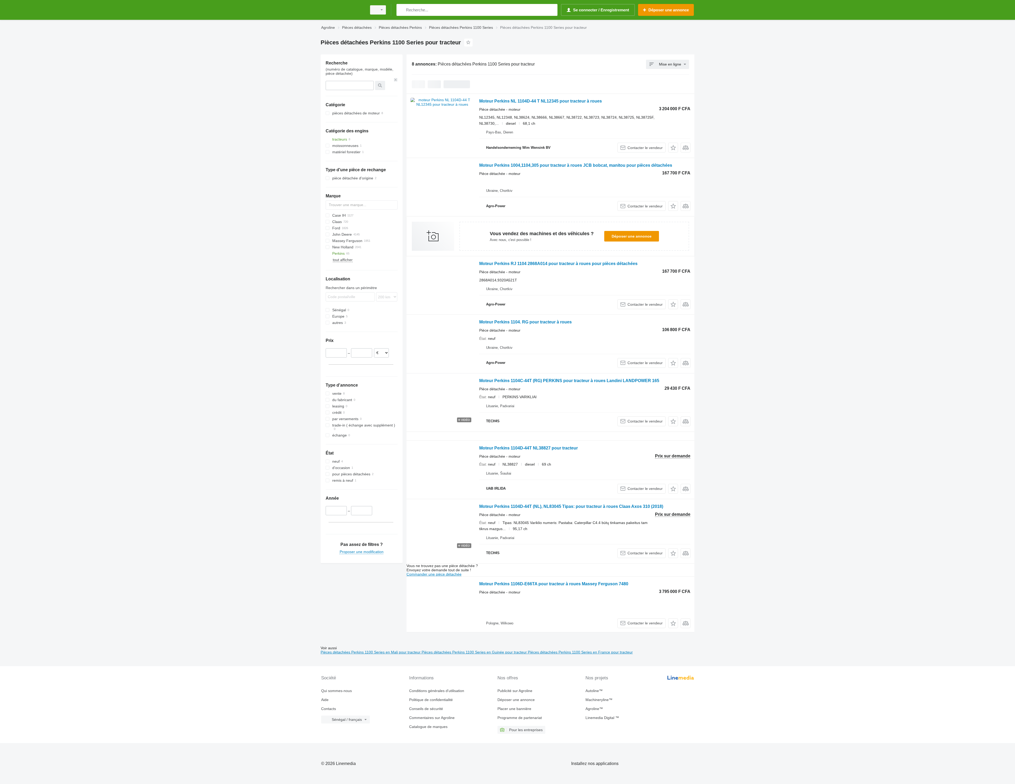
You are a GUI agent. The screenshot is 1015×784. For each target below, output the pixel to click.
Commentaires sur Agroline (432, 718)
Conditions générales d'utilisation (436, 691)
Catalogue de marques (428, 727)
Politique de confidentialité (431, 700)
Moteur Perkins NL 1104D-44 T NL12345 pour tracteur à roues (540, 101)
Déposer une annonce (632, 236)
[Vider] (396, 80)
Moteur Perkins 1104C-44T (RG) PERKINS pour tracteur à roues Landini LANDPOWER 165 (569, 380)
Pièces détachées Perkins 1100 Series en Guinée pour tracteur (475, 652)
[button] (673, 147)
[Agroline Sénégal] (342, 9)
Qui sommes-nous (336, 691)
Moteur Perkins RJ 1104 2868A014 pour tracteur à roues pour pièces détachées (558, 263)
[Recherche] (401, 10)
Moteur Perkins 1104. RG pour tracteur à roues (525, 322)
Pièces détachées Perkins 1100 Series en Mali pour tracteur (371, 652)
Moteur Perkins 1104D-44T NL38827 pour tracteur (528, 448)
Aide (325, 700)
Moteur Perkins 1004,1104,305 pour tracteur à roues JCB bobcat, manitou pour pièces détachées (575, 165)
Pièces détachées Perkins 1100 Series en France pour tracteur (580, 652)
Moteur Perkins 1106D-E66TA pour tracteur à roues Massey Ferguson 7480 (553, 584)
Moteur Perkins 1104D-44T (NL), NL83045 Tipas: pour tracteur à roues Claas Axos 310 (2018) (571, 506)
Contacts (328, 709)
